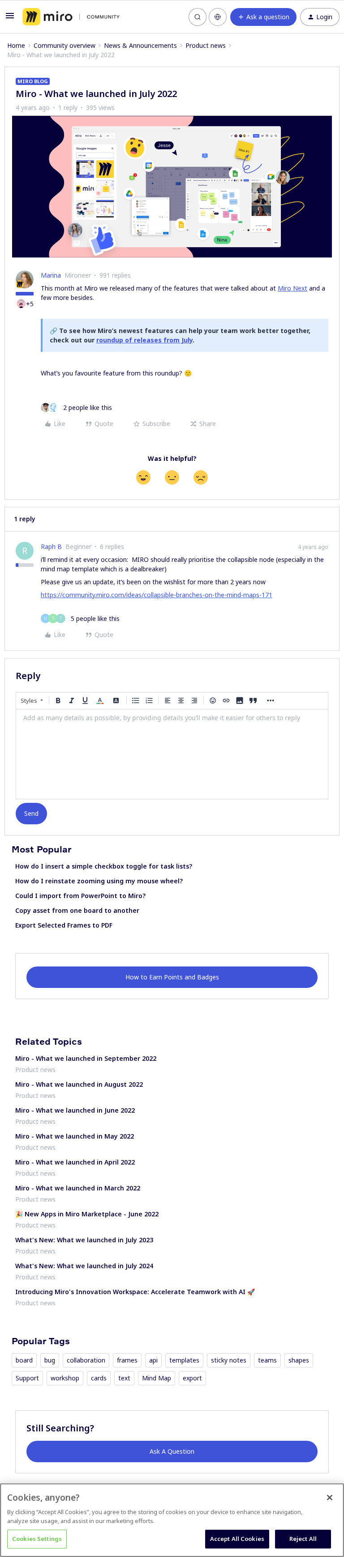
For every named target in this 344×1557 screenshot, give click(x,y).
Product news (205, 45)
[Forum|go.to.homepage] (71, 17)
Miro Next (292, 288)
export (192, 1378)
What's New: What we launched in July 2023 (84, 1240)
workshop (65, 1378)
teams (267, 1360)
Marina (51, 275)
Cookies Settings (37, 1539)
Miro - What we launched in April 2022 (75, 1162)
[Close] (330, 1497)
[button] (9, 18)
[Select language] (218, 17)
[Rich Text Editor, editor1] (172, 754)
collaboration (86, 1360)
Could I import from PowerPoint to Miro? (80, 895)
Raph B (51, 546)
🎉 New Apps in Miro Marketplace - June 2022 (87, 1214)
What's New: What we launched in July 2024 (84, 1266)
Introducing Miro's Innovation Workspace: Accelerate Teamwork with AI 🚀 (135, 1291)
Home (16, 45)
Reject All (303, 1539)
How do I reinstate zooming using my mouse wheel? (99, 881)
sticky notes (228, 1360)
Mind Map (156, 1378)
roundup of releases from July (144, 340)
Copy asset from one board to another (77, 910)
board (24, 1360)
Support (27, 1378)
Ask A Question (172, 1451)
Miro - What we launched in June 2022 (75, 1110)
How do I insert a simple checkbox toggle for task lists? (103, 866)
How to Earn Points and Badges (172, 977)
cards (99, 1378)
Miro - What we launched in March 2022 (77, 1188)
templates (184, 1360)
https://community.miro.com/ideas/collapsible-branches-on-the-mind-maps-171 (156, 595)
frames (127, 1360)
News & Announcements (140, 45)
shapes (298, 1360)
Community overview (64, 45)
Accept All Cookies (237, 1539)
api (153, 1360)
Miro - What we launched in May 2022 (74, 1136)
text (124, 1378)
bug (49, 1360)
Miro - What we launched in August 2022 (79, 1084)
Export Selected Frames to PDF (63, 925)
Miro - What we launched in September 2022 (85, 1058)
